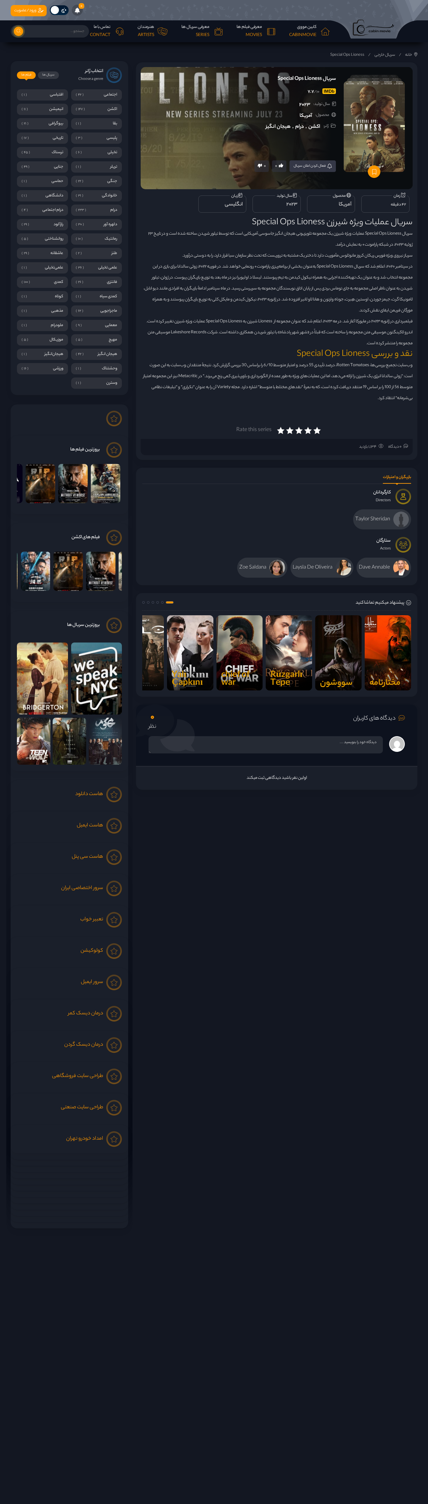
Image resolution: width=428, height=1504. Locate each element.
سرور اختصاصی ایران (82, 888)
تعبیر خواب (91, 919)
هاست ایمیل (90, 825)
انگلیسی (234, 204)
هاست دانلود (89, 794)
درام (299, 127)
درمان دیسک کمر (85, 1013)
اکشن (314, 127)
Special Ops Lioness (347, 55)
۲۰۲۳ (304, 105)
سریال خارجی (384, 55)
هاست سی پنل (87, 857)
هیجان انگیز (278, 127)
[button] (170, 602)
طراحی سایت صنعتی (82, 1107)
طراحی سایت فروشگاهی (77, 1076)
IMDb (329, 91)
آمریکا (306, 116)
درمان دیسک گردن (83, 1045)
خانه (408, 55)
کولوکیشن (92, 951)
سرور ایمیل (92, 982)
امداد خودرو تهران (84, 1139)
